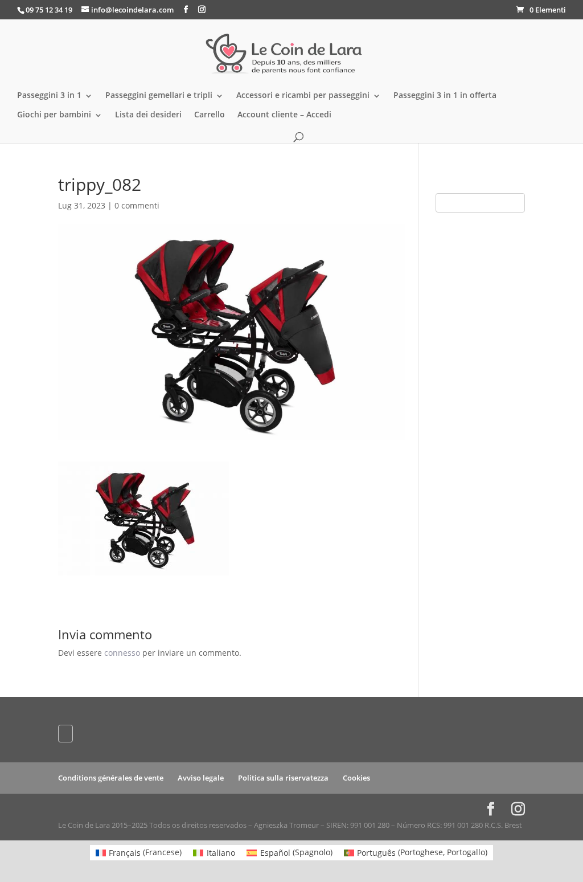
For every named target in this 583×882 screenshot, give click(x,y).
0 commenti (136, 205)
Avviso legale (201, 778)
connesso (122, 652)
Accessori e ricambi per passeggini (302, 95)
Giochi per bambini (54, 115)
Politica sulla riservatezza (283, 778)
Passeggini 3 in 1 (49, 95)
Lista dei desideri (148, 115)
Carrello (209, 115)
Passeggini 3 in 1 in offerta (444, 95)
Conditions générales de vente (110, 778)
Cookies (356, 778)
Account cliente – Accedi (284, 115)
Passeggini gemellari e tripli (158, 95)
